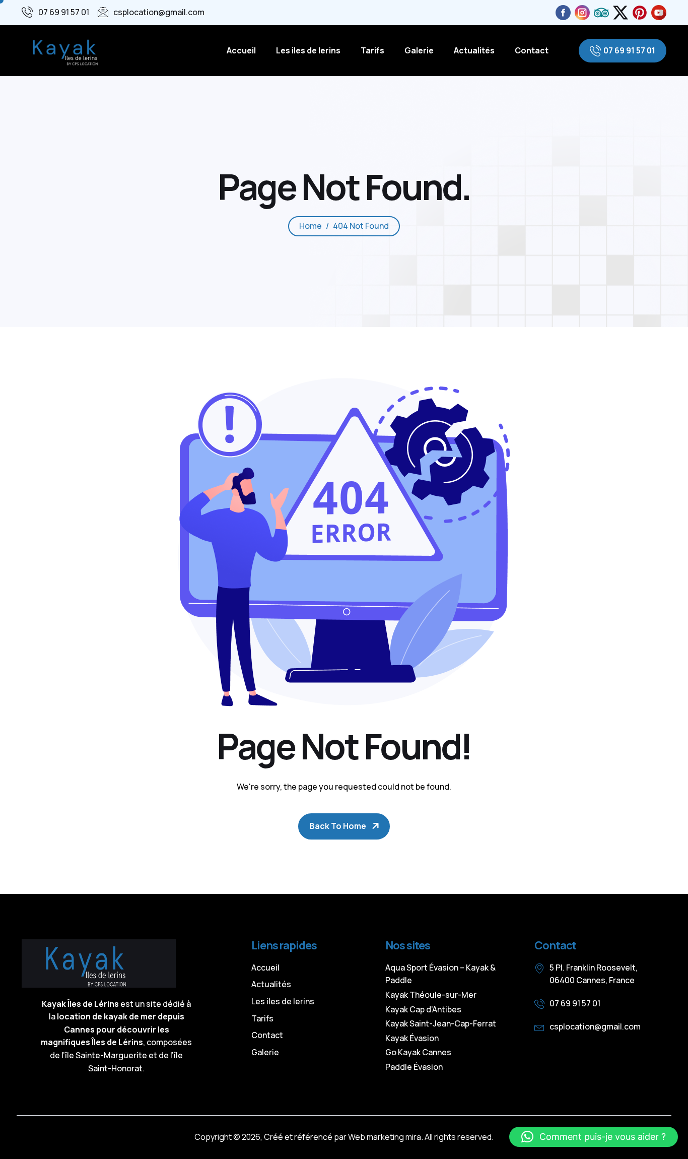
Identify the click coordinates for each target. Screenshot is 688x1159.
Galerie (419, 50)
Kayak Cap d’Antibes (423, 1009)
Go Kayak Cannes (418, 1052)
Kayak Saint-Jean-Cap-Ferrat (440, 1023)
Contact (531, 50)
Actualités (474, 50)
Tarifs (372, 50)
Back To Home (337, 825)
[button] (593, 1137)
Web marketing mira (384, 1136)
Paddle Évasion (414, 1066)
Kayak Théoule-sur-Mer (430, 994)
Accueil (241, 50)
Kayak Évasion (412, 1038)
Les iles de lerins (308, 50)
